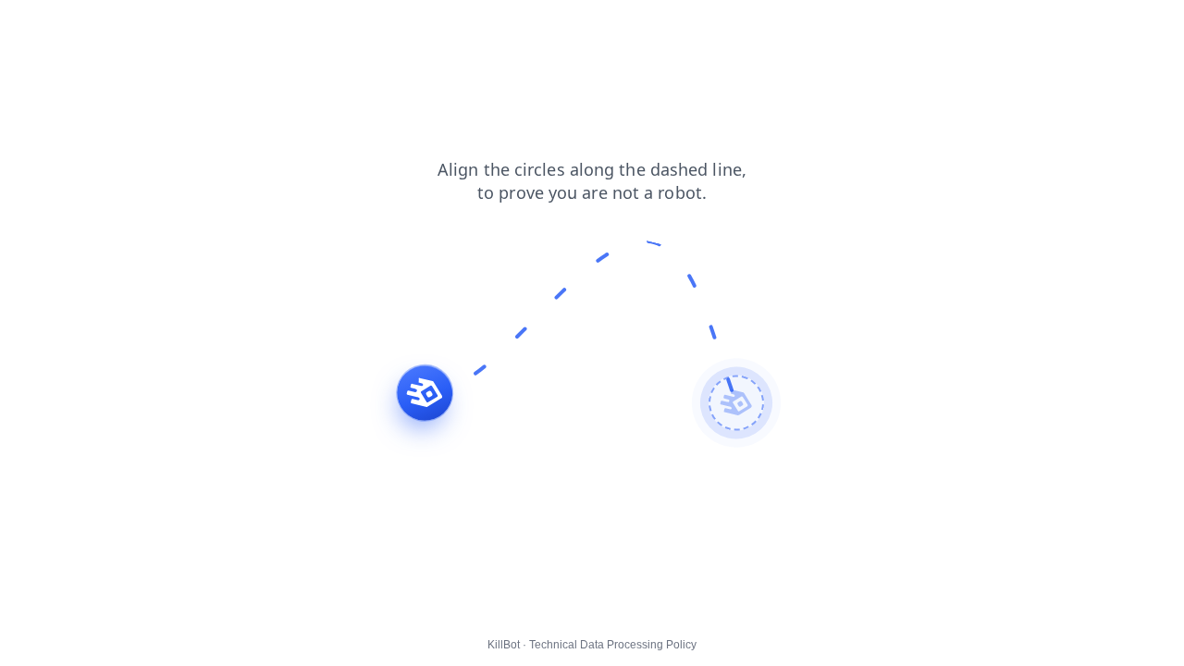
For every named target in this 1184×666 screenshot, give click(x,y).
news (202, 26)
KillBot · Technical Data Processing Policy (592, 644)
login (100, 26)
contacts (264, 26)
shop (150, 26)
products (38, 26)
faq (320, 26)
